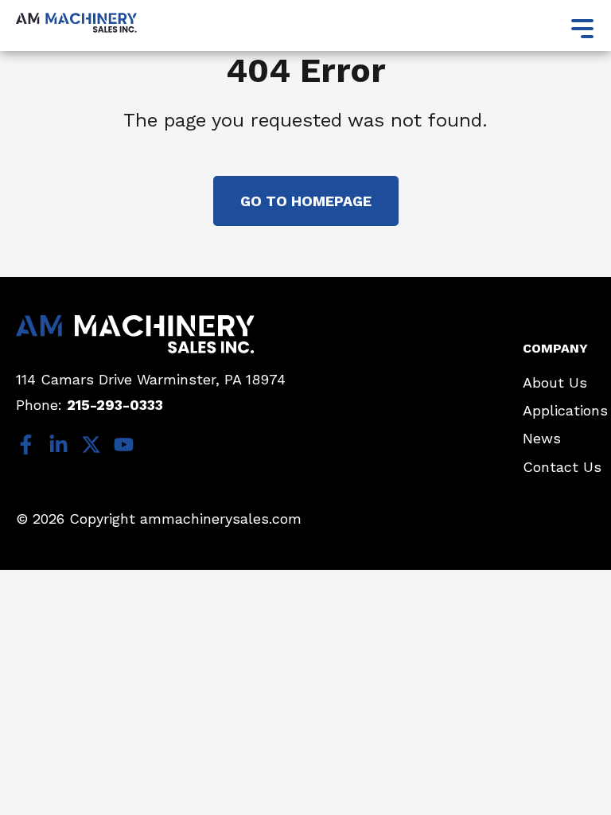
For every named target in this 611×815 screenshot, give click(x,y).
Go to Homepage (306, 201)
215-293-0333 (115, 404)
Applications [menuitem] (565, 410)
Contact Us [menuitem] (562, 466)
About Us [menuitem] (555, 382)
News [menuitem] (542, 438)
